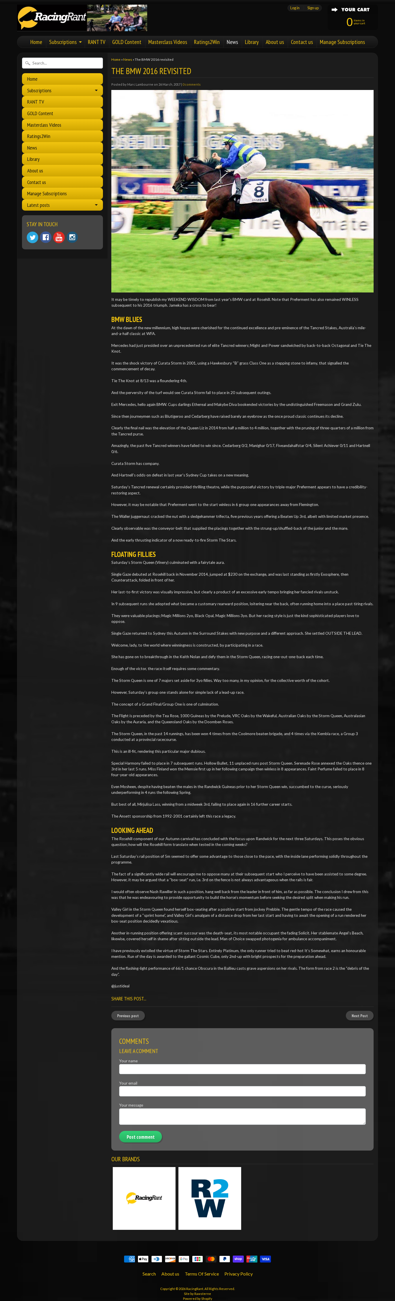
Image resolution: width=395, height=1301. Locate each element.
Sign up (313, 8)
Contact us (302, 42)
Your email (128, 1083)
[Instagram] (72, 237)
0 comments (191, 84)
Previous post (128, 1015)
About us (275, 42)
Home (36, 42)
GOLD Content (126, 42)
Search (149, 1273)
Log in (295, 8)
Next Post (360, 1015)
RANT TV (96, 42)
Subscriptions (63, 42)
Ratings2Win (207, 42)
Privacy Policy (238, 1273)
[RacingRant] (82, 23)
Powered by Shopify (197, 1298)
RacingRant (194, 1289)
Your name (128, 1061)
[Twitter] (32, 237)
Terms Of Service (202, 1273)
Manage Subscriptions (342, 42)
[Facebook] (45, 237)
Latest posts (38, 205)
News (232, 42)
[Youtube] (59, 237)
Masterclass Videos (167, 42)
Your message (131, 1105)
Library (252, 42)
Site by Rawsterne (197, 1294)
